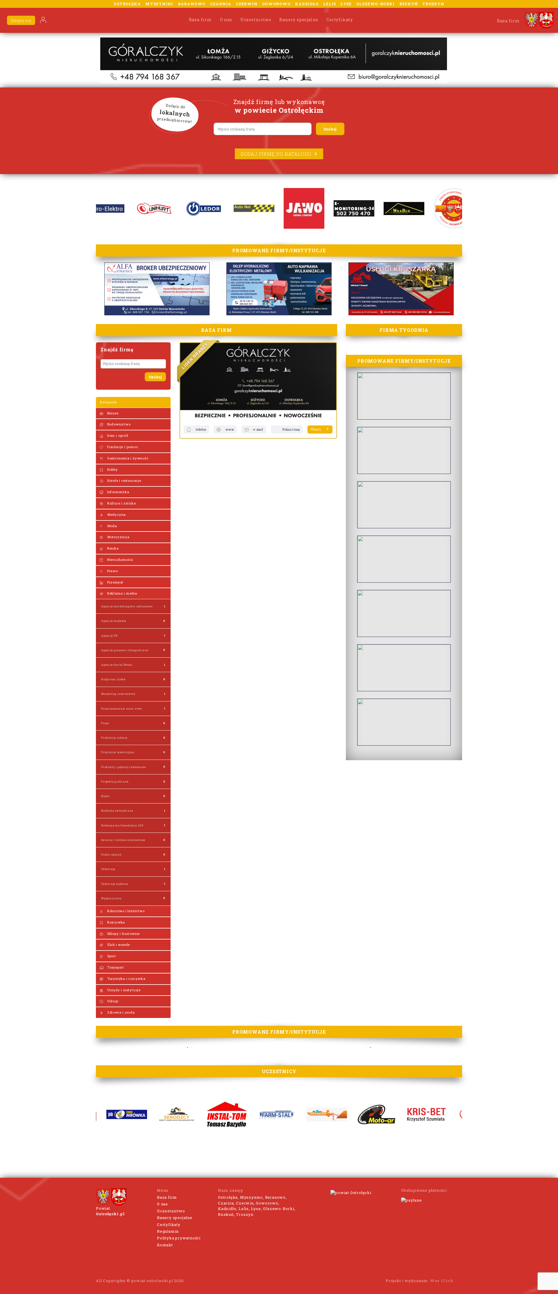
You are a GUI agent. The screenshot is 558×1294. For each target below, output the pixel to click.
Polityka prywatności (179, 1238)
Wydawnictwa (111, 898)
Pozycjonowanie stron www (121, 708)
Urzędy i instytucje (123, 990)
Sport (111, 956)
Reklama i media (121, 593)
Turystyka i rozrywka (126, 978)
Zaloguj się (21, 20)
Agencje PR (109, 635)
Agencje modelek (113, 620)
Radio (105, 796)
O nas (226, 19)
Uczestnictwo (255, 19)
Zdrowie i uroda (120, 1012)
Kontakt (165, 1245)
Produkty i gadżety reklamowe (123, 767)
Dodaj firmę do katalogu (276, 154)
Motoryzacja (118, 537)
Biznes (112, 413)
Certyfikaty (339, 19)
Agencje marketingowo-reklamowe (127, 606)
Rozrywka (115, 922)
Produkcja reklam (114, 737)
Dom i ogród (117, 435)
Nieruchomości (119, 559)
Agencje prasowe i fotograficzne (125, 650)
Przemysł (114, 582)
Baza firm (200, 19)
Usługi (112, 1001)
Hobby (112, 469)
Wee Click (441, 1280)
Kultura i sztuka (121, 503)
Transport (115, 967)
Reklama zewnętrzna (117, 810)
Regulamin (168, 1231)
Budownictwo (118, 424)
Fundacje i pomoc (122, 447)
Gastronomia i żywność (127, 458)
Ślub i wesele (118, 944)
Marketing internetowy (118, 693)
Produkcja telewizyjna (117, 752)
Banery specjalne (298, 19)
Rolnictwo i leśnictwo (125, 911)
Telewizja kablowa (114, 883)
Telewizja (108, 869)
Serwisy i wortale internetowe (123, 840)
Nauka (112, 548)
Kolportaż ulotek (113, 679)
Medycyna (116, 514)
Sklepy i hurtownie (123, 933)
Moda (111, 526)
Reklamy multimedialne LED (122, 825)
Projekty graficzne (114, 781)
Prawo (112, 571)
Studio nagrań (111, 854)
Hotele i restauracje (123, 480)
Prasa (105, 723)
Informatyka (117, 492)
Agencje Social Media (117, 664)
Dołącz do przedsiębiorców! (174, 113)
